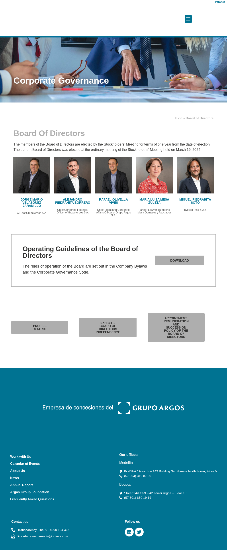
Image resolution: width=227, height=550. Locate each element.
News (14, 478)
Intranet (220, 2)
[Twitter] (139, 532)
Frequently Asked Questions (32, 499)
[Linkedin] (129, 532)
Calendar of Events (25, 463)
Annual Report (21, 485)
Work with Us (20, 456)
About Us (17, 471)
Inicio (178, 118)
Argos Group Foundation (29, 492)
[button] (188, 19)
